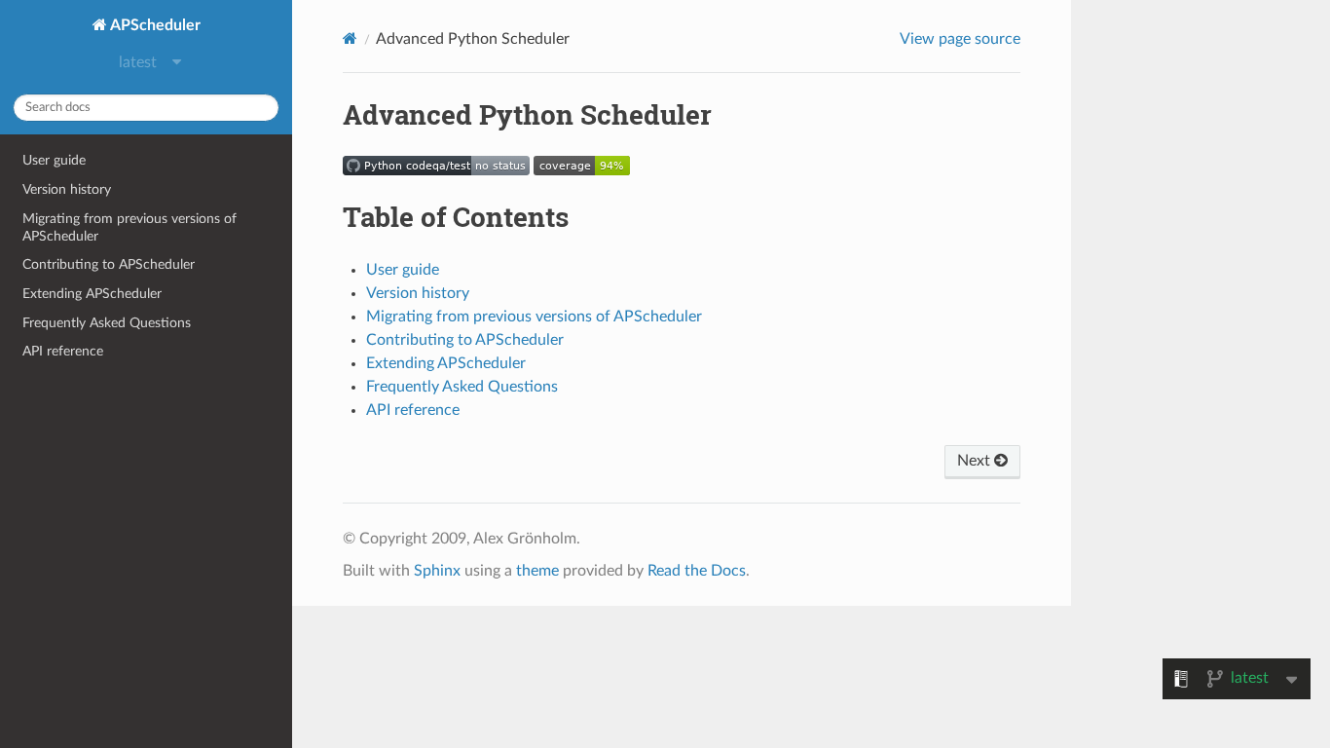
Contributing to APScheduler (108, 264)
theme (537, 571)
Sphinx (437, 571)
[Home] (350, 38)
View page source (960, 39)
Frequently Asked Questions (106, 323)
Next (975, 460)
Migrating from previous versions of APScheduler (129, 227)
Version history (66, 189)
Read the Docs (696, 571)
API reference (62, 351)
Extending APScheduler (92, 293)
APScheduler (154, 25)
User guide (54, 160)
